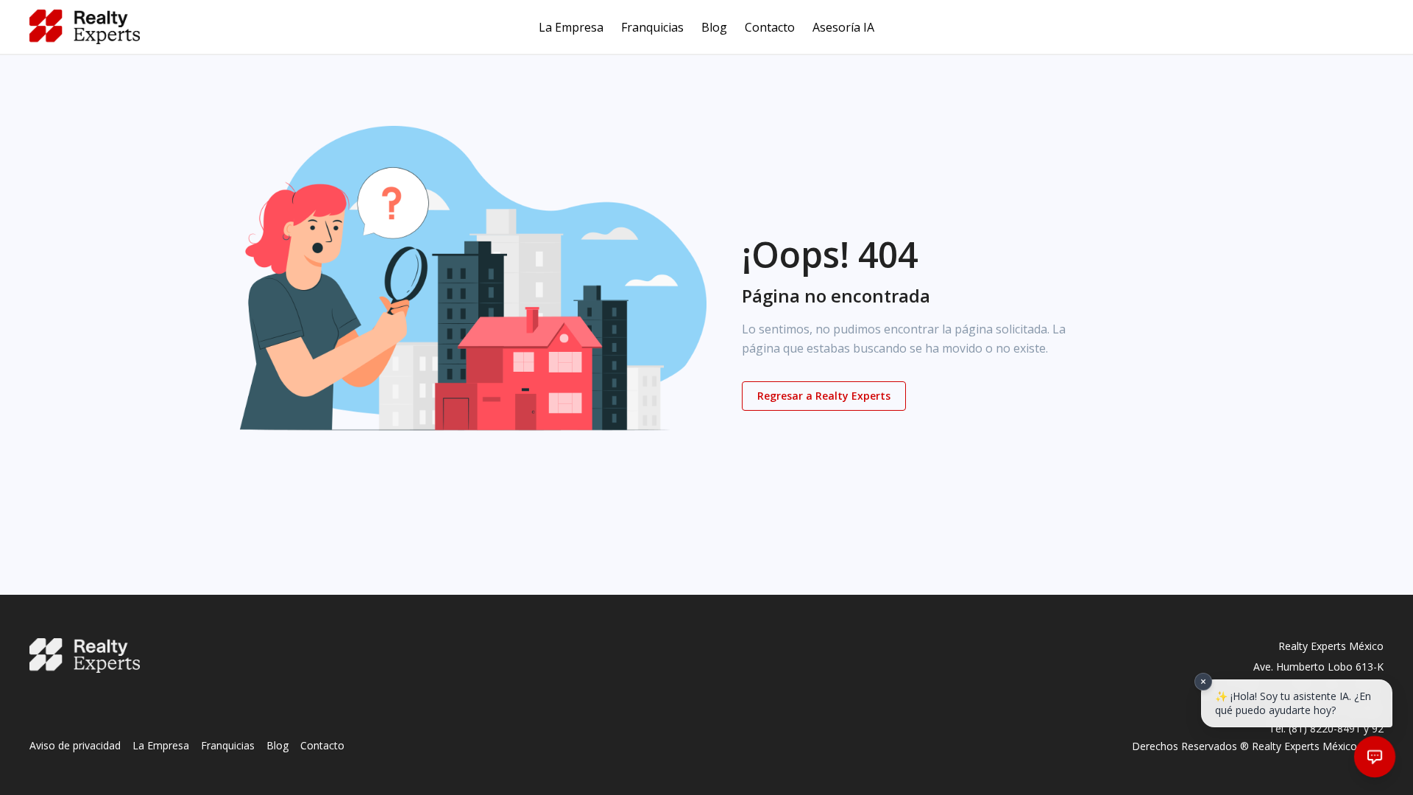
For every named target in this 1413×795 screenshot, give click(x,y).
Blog (714, 27)
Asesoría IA (843, 27)
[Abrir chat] (1374, 756)
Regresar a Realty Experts (823, 396)
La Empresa (571, 27)
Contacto (770, 27)
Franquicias (652, 27)
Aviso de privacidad (75, 745)
